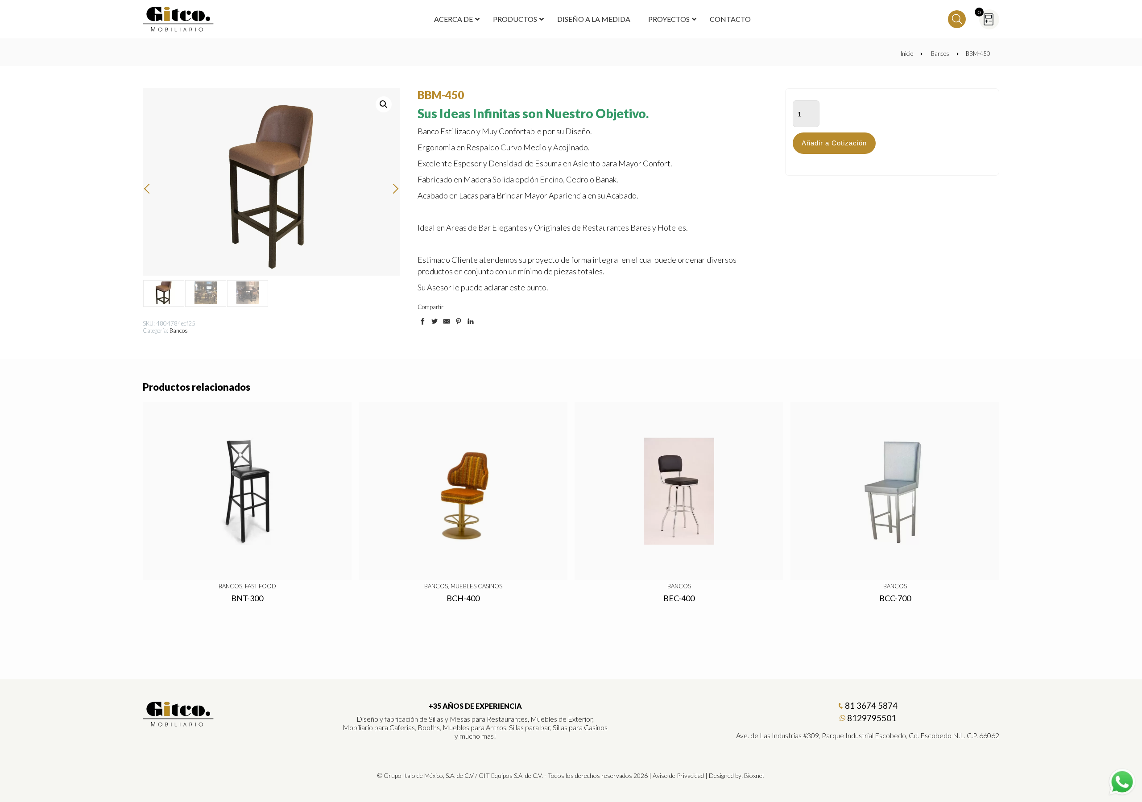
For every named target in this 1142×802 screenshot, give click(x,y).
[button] (384, 104)
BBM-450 (978, 53)
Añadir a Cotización (834, 143)
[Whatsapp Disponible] (1122, 782)
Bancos (940, 53)
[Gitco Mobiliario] (178, 723)
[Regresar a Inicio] (178, 19)
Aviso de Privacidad (678, 775)
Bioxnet (754, 775)
